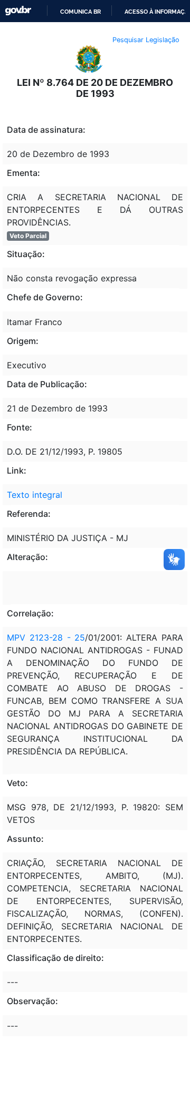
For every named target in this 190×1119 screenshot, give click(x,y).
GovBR (18, 11)
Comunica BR (80, 11)
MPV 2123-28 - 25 (46, 637)
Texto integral (34, 494)
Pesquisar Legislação (145, 40)
